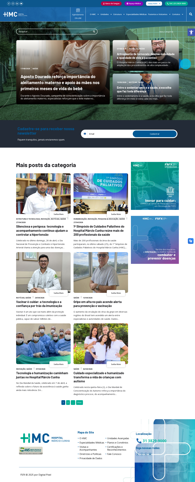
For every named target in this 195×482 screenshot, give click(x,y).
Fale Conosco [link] (114, 454)
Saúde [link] (35, 68)
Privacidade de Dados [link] (91, 458)
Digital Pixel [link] (45, 474)
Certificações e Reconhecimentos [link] (116, 448)
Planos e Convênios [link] (117, 442)
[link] (191, 32)
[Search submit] (94, 31)
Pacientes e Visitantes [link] (157, 14)
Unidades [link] (104, 14)
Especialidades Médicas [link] (136, 14)
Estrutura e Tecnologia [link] (28, 219)
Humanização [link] (80, 219)
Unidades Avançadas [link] (118, 438)
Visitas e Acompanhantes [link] (88, 448)
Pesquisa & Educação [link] (108, 219)
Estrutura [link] (117, 14)
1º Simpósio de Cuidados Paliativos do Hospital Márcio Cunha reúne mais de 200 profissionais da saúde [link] (99, 230)
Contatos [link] (176, 14)
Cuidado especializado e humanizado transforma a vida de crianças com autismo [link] (99, 377)
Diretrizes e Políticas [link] (90, 454)
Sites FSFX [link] (152, 3)
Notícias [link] (133, 82)
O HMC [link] (93, 14)
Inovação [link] (133, 49)
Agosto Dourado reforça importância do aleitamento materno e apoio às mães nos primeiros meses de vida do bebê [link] (60, 82)
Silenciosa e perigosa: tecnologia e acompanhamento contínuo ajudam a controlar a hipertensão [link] (42, 230)
